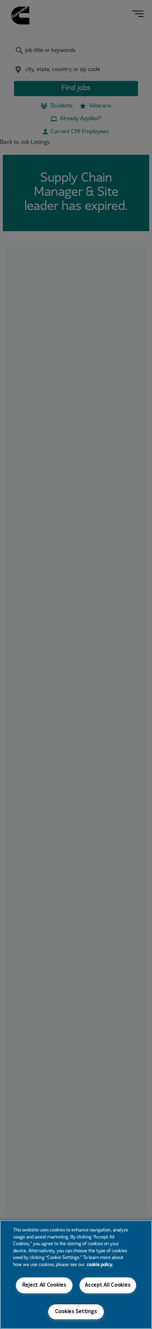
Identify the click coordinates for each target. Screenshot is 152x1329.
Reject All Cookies (44, 1285)
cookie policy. (100, 1265)
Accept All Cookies (107, 1285)
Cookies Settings (76, 1312)
